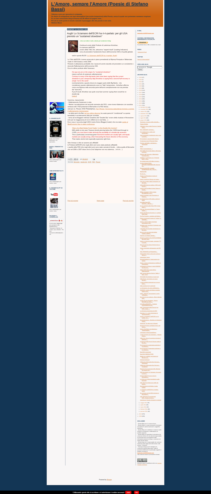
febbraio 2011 (144, 409)
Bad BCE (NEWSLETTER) (146, 354)
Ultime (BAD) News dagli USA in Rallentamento (148, 270)
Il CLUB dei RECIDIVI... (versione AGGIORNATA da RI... (148, 304)
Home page (100, 201)
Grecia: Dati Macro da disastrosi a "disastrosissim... (148, 329)
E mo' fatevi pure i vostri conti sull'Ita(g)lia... (147, 132)
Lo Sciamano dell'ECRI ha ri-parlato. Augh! (102, 55)
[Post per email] (93, 159)
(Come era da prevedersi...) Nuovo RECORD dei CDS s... (149, 301)
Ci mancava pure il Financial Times (149, 140)
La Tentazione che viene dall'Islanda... (150, 288)
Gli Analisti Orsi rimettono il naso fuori (149, 276)
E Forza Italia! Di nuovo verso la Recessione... (148, 376)
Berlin (141, 146)
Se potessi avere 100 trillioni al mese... (150, 161)
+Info (128, 492)
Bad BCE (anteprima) (145, 352)
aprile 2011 (143, 404)
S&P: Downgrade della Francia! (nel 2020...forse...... (149, 308)
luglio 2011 (143, 117)
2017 (140, 92)
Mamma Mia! (143, 171)
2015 (140, 96)
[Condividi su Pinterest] (77, 159)
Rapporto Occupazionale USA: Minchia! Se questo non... (150, 369)
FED (93, 162)
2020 (140, 86)
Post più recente (73, 201)
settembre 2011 (144, 113)
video (74, 96)
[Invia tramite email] (69, 159)
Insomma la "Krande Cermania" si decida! (150, 400)
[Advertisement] (100, 183)
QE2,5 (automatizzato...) (146, 148)
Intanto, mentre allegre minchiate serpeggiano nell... (148, 222)
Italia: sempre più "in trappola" (147, 285)
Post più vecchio (128, 201)
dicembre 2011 (144, 107)
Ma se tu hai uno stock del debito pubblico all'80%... (148, 233)
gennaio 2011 (144, 411)
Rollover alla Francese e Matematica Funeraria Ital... (149, 155)
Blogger (109, 479)
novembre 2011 (144, 109)
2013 (140, 101)
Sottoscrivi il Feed (142, 52)
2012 (140, 103)
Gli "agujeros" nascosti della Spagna (149, 138)
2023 (140, 79)
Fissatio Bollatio (144, 124)
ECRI (89, 162)
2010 (140, 414)
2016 (140, 94)
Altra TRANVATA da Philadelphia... (148, 251)
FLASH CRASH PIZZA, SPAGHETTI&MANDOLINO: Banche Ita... (150, 165)
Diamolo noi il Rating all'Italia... (148, 235)
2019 (140, 88)
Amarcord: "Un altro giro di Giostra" (149, 323)
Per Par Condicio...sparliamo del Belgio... (150, 216)
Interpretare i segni (145, 257)
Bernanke (77, 162)
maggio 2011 (143, 402)
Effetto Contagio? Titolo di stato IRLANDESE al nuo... (148, 192)
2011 (140, 105)
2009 (140, 416)
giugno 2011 (143, 120)
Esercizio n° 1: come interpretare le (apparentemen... (149, 313)
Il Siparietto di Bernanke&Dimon (148, 332)
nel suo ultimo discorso (92, 113)
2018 (140, 90)
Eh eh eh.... (143, 173)
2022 (140, 81)
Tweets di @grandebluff (143, 59)
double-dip (84, 162)
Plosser (98, 162)
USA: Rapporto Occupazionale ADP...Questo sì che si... (148, 397)
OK (136, 492)
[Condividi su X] (73, 159)
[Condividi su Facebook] (75, 159)
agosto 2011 (143, 115)
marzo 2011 (143, 407)
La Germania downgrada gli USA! (148, 310)
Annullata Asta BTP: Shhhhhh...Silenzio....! (146, 203)
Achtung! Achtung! (145, 359)
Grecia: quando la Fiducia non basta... (150, 179)
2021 (140, 83)
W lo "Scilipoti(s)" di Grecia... (147, 129)
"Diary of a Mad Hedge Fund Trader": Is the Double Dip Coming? (94, 128)
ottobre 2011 (143, 111)
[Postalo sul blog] (71, 159)
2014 (140, 98)
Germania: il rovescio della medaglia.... (150, 122)
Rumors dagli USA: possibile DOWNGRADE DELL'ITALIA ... (148, 169)
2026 (140, 77)
